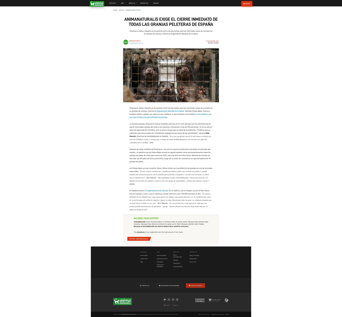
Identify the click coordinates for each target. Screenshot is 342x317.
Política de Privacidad (203, 314)
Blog (141, 262)
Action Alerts (144, 255)
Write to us (145, 285)
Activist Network (161, 255)
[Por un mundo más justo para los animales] (97, 4)
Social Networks (178, 266)
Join (122, 3)
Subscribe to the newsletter (170, 285)
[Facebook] (164, 299)
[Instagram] (173, 299)
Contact (156, 3)
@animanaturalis (137, 43)
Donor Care (193, 262)
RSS (227, 314)
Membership (193, 258)
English (168, 305)
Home (115, 10)
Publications (176, 263)
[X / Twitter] (169, 299)
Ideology (175, 260)
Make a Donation (194, 255)
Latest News (144, 258)
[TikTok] (177, 299)
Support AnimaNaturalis (138, 239)
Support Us (144, 3)
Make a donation (196, 285)
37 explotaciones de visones (156, 190)
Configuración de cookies (217, 314)
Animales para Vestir (133, 10)
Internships (160, 262)
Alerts (121, 10)
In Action (112, 3)
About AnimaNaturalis (177, 256)
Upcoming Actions (162, 258)
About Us (132, 3)
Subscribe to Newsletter (160, 265)
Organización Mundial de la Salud (170, 111)
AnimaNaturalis (135, 41)
